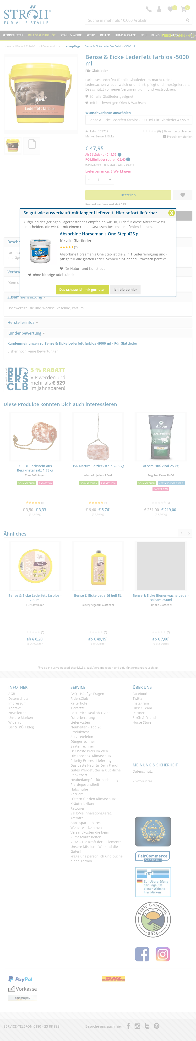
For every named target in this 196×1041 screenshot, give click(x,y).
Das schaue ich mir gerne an (82, 289)
